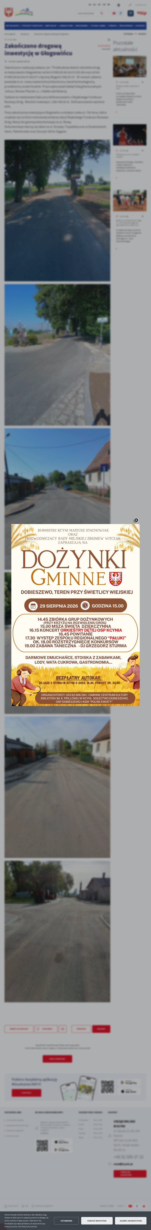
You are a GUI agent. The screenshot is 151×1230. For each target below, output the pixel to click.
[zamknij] (136, 520)
